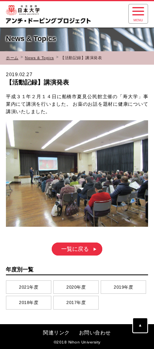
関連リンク (56, 333)
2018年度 (28, 302)
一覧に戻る (75, 249)
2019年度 (123, 287)
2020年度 (76, 287)
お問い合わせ (95, 333)
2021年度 (28, 287)
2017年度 (76, 302)
